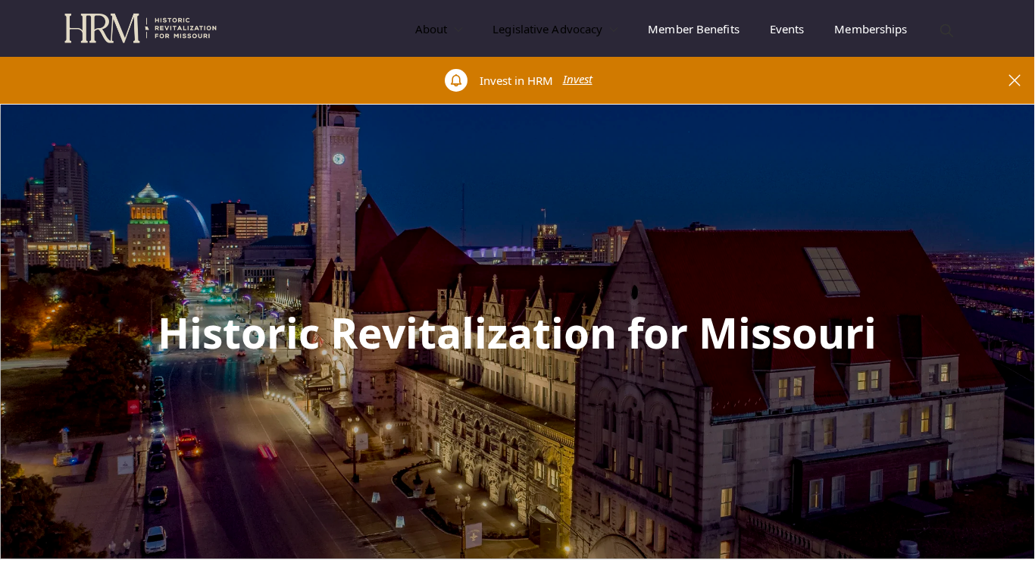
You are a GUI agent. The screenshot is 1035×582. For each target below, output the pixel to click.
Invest (578, 78)
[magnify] (946, 30)
